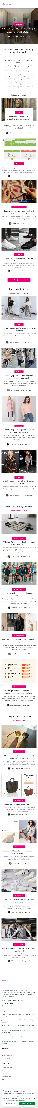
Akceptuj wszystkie (27, 1103)
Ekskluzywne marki (19, 538)
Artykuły (5, 1011)
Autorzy (5, 1048)
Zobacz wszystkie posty (19, 293)
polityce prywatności (19, 1100)
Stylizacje (19, 24)
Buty (3, 1070)
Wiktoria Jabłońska (7, 1055)
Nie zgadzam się (10, 1103)
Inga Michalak (5, 1052)
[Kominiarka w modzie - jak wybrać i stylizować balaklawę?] (19, 109)
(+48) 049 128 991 (9, 1003)
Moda (19, 112)
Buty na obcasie (6, 1076)
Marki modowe (19, 752)
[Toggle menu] (35, 4)
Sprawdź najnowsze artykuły (19, 280)
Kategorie (5, 1063)
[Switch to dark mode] (31, 4)
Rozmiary (19, 164)
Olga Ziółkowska (6, 1058)
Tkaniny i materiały (19, 207)
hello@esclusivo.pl (9, 1006)
